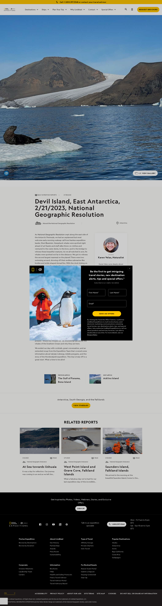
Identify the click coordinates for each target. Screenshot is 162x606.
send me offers (106, 314)
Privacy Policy (92, 335)
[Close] (129, 268)
